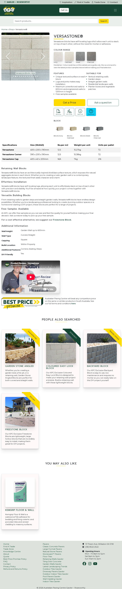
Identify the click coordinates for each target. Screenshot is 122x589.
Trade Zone (99, 2)
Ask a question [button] (103, 102)
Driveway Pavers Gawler (53, 571)
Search (103, 21)
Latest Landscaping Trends (55, 566)
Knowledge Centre (12, 551)
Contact (114, 2)
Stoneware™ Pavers (52, 554)
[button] (8, 56)
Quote (6, 556)
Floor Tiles (47, 556)
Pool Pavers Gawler (51, 576)
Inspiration (67, 2)
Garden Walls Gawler (52, 564)
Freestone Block (62, 220)
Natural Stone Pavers (52, 551)
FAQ (5, 561)
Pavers (46, 544)
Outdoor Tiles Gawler (52, 569)
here (73, 303)
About (6, 554)
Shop (11, 29)
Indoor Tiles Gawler (51, 581)
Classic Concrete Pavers (53, 546)
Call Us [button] (64, 10)
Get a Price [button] (69, 102)
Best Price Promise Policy (14, 559)
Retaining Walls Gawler (53, 559)
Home (4, 29)
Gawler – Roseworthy (18, 2)
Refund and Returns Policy (15, 569)
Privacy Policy (9, 566)
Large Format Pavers (52, 549)
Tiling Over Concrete (52, 561)
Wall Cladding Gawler (52, 579)
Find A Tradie (83, 2)
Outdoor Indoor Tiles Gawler (55, 574)
